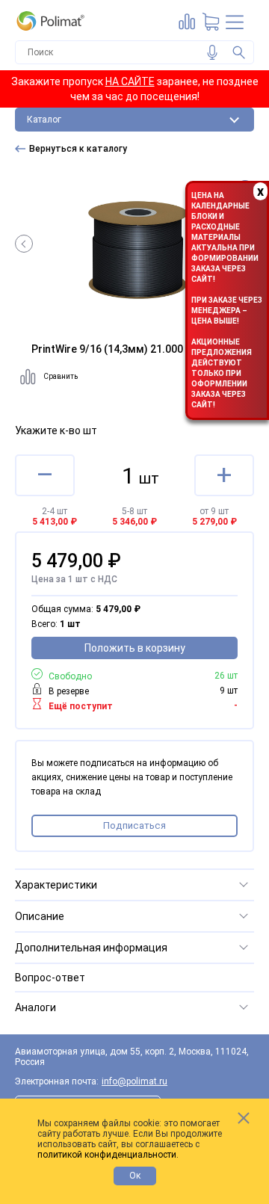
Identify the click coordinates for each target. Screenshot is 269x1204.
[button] (24, 244)
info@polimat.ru (134, 1081)
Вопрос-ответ (50, 978)
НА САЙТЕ (130, 81)
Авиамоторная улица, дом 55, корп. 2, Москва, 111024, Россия (132, 1056)
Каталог (44, 119)
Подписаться (134, 825)
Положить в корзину (134, 648)
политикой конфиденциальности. (108, 1154)
